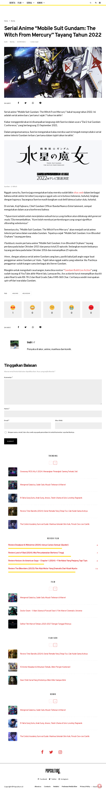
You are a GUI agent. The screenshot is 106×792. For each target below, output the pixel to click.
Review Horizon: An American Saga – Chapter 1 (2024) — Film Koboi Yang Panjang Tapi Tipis (47, 561)
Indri (6, 42)
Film (19, 2)
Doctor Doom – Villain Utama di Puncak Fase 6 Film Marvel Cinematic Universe (51, 611)
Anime (15, 293)
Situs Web (58, 420)
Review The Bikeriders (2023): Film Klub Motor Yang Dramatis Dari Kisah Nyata (42, 568)
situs (78, 192)
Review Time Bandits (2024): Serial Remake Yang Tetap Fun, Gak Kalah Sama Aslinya (54, 511)
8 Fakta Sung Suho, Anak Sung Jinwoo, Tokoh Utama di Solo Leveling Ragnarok (51, 498)
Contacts (47, 786)
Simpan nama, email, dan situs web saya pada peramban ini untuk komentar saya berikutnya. (41, 432)
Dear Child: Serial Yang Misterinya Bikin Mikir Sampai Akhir (43, 680)
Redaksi (56, 786)
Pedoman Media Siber (69, 786)
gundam (26, 293)
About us (38, 786)
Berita (12, 2)
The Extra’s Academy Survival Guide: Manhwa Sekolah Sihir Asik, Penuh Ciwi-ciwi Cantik (54, 524)
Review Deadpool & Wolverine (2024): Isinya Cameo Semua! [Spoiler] (38, 545)
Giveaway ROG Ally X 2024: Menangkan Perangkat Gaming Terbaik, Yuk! (49, 472)
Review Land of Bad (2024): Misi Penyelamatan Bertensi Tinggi (36, 553)
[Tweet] (25, 103)
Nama (7, 409)
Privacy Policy (85, 786)
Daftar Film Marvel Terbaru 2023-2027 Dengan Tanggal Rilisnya (45, 624)
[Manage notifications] (99, 786)
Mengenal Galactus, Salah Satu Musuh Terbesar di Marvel (43, 485)
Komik (40, 2)
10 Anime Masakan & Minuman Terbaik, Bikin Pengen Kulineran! (45, 667)
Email (6, 420)
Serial (29, 2)
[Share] (18, 103)
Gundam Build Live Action (77, 270)
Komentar (8, 377)
